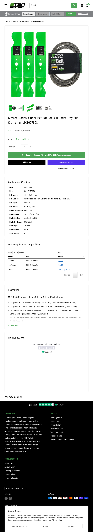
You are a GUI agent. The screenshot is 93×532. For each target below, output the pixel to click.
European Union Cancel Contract (62, 440)
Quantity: (11, 147)
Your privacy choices (57, 432)
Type (27, 256)
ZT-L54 (61, 261)
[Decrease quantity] (18, 146)
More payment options (66, 168)
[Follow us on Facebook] (6, 498)
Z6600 (61, 265)
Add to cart (27, 162)
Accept (45, 526)
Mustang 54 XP (64, 269)
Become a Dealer (11, 474)
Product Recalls (56, 436)
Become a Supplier (11, 478)
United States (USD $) (12, 488)
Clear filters (83, 14)
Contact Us (8, 463)
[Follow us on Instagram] (10, 498)
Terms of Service (56, 428)
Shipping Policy (56, 418)
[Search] (74, 5)
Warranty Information (12, 471)
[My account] (82, 5)
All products (14, 21)
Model (60, 256)
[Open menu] (6, 5)
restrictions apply (64, 155)
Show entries (16, 252)
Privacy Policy (57, 520)
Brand (10, 256)
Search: (60, 252)
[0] (86, 5)
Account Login (10, 467)
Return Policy (55, 421)
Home (6, 21)
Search (70, 14)
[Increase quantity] (30, 146)
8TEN (9, 131)
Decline (71, 526)
